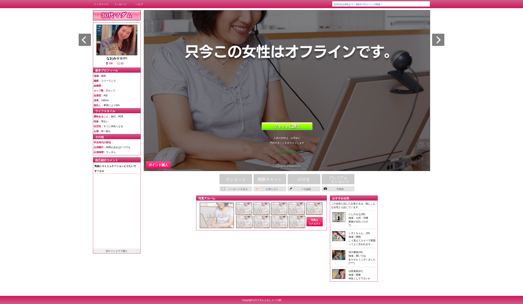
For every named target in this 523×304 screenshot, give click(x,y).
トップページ (101, 4)
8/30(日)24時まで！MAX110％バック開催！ (358, 4)
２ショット (236, 179)
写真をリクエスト (314, 221)
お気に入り (272, 189)
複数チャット (270, 179)
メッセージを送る (238, 189)
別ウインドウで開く (117, 251)
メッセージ (120, 4)
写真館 (340, 189)
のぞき (304, 179)
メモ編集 (306, 189)
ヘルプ (139, 4)
